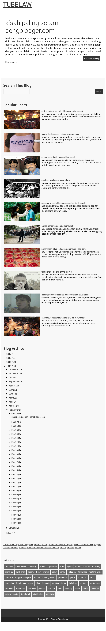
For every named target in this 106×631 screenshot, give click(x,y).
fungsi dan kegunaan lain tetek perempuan (60, 134)
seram (31, 572)
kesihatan (9, 583)
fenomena (20, 588)
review (37, 577)
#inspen (39, 547)
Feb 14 (14, 474)
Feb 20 (14, 450)
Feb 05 (14, 506)
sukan (77, 588)
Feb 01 (14, 523)
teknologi (82, 572)
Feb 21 (14, 446)
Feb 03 (14, 515)
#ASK (90, 544)
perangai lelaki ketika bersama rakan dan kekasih (63, 203)
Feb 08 (14, 498)
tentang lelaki (95, 572)
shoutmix (50, 594)
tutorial (86, 566)
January (12, 528)
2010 (9, 366)
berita (85, 588)
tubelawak (25, 594)
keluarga (72, 572)
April (11, 402)
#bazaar (47, 547)
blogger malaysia (23, 577)
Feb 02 (14, 519)
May (11, 398)
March (12, 406)
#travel (63, 547)
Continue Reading (91, 59)
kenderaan (21, 583)
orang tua (9, 572)
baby (38, 572)
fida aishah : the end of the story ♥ (56, 272)
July (11, 390)
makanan (32, 588)
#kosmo (14, 547)
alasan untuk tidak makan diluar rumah (58, 157)
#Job (51, 544)
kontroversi (21, 566)
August (12, 386)
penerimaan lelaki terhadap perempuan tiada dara (63, 249)
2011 (9, 362)
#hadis (78, 547)
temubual (95, 588)
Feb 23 (14, 438)
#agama (97, 544)
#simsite (83, 544)
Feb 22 (14, 442)
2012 (9, 358)
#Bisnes (70, 547)
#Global (37, 544)
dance (92, 577)
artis (62, 566)
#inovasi (55, 547)
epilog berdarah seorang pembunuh (57, 226)
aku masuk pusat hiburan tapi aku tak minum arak (63, 318)
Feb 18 (14, 458)
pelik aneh (20, 572)
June (11, 394)
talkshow (73, 583)
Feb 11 (14, 486)
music (78, 566)
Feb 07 (14, 502)
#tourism (30, 547)
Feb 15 (14, 470)
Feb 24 (14, 434)
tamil (60, 588)
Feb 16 (14, 466)
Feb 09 (14, 494)
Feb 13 (14, 478)
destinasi (9, 588)
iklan (38, 583)
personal (53, 566)
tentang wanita (48, 577)
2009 (9, 533)
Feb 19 (14, 454)
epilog (8, 594)
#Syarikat (18, 544)
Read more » (11, 62)
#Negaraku (28, 544)
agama (70, 566)
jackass (43, 566)
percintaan (62, 577)
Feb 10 (14, 490)
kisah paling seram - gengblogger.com (28, 417)
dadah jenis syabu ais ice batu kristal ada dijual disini (65, 295)
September (14, 381)
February (13, 410)
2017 (9, 354)
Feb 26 (14, 426)
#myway (69, 544)
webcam (9, 577)
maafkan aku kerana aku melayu (55, 180)
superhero (82, 577)
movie (46, 572)
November (14, 373)
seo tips (51, 588)
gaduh (54, 572)
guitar (15, 594)
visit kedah (38, 594)
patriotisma (95, 583)
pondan (42, 588)
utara (30, 583)
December (14, 369)
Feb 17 (14, 462)
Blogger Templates (59, 619)
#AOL (76, 544)
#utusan (22, 547)
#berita (6, 547)
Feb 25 (14, 430)
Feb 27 (14, 422)
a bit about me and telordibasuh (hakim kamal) (62, 111)
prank (72, 577)
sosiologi (32, 566)
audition (83, 583)
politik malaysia (59, 583)
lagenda (46, 583)
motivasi (9, 566)
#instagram (59, 544)
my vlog (68, 588)
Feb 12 (14, 482)
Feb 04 (14, 510)
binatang (96, 566)
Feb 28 (14, 413)
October (13, 377)
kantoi (62, 572)
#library (44, 544)
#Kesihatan (8, 544)
